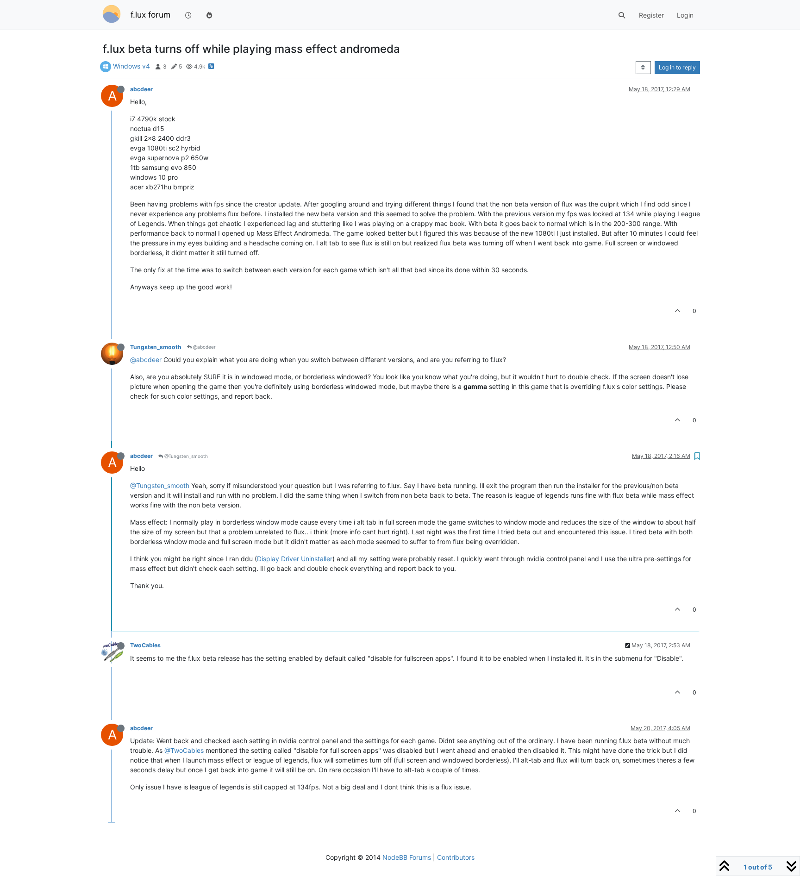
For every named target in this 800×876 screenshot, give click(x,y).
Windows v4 (131, 66)
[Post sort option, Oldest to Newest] (643, 67)
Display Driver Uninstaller (294, 559)
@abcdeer (204, 347)
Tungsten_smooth (155, 347)
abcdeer (141, 89)
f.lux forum (150, 14)
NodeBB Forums (406, 857)
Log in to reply (677, 67)
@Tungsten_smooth (185, 456)
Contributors (456, 857)
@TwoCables (184, 750)
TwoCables (145, 645)
